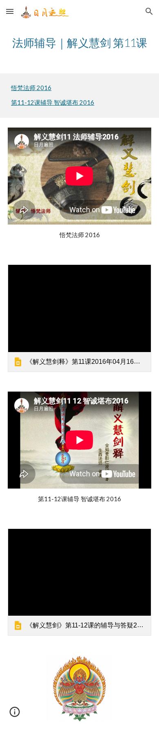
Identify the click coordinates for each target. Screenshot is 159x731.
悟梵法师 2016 (31, 87)
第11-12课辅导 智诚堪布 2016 (52, 102)
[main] (79, 42)
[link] (79, 318)
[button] (10, 11)
